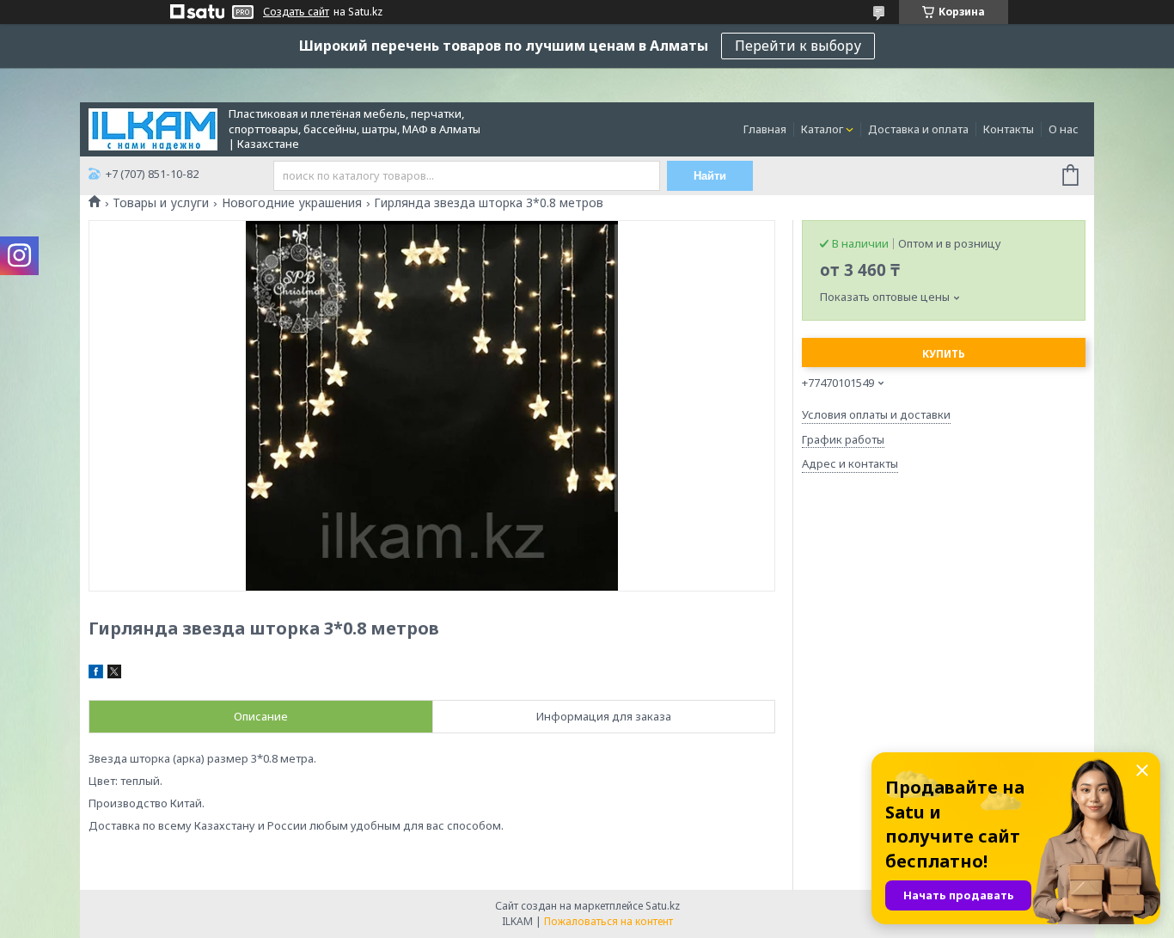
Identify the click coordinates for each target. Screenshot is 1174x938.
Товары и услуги (161, 203)
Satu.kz (662, 905)
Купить (943, 353)
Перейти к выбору (798, 45)
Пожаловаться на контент (608, 921)
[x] (114, 674)
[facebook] (96, 674)
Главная (764, 129)
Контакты (1008, 129)
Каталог (822, 129)
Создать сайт (296, 12)
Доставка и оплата (918, 129)
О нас (1064, 129)
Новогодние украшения (292, 203)
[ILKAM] (153, 128)
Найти (710, 175)
